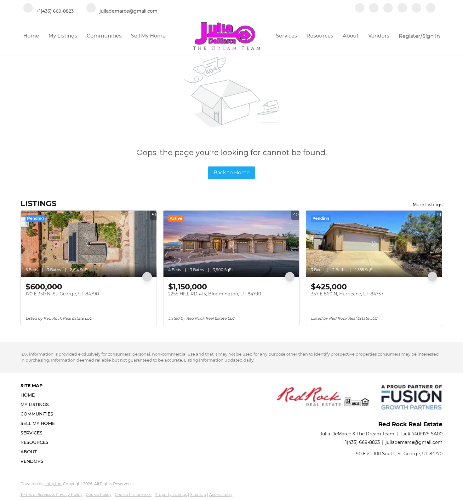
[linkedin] (374, 8)
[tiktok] (416, 8)
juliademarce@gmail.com (414, 442)
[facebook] (359, 8)
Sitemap (198, 494)
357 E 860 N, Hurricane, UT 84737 (347, 294)
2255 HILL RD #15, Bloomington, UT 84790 (214, 294)
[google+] (430, 8)
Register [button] (409, 36)
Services (286, 36)
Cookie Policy (98, 494)
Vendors (378, 36)
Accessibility (220, 494)
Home (31, 36)
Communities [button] (104, 36)
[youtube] (402, 8)
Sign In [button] (431, 36)
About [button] (351, 36)
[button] (39, 395)
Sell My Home (148, 36)
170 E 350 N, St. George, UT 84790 (62, 294)
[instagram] (388, 8)
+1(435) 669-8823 (361, 442)
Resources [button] (319, 36)
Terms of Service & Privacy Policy (51, 494)
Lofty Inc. (53, 483)
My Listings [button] (63, 36)
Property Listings (171, 494)
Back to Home (232, 173)
